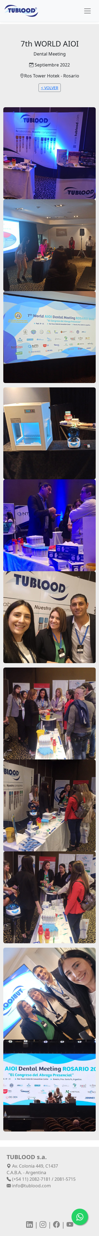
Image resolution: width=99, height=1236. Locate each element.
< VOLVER (49, 87)
